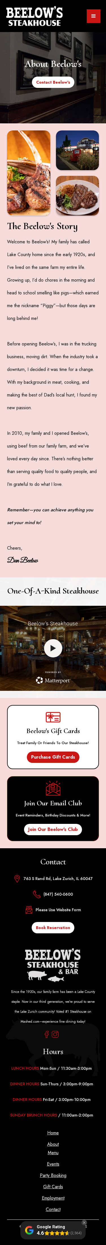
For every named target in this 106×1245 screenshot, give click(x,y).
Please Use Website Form (58, 910)
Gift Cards (53, 1187)
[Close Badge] (84, 1222)
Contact (53, 1209)
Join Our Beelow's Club (53, 829)
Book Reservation (53, 927)
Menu (53, 1153)
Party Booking (53, 1175)
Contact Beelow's (53, 82)
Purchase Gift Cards (53, 757)
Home (53, 1133)
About (53, 1144)
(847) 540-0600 (58, 894)
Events (53, 1164)
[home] (34, 16)
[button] (93, 16)
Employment (53, 1198)
